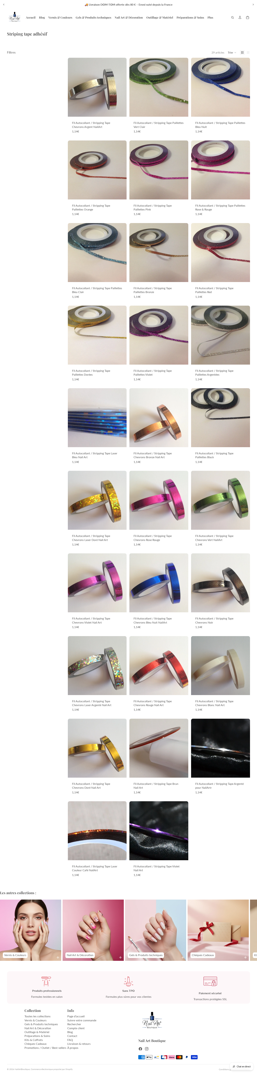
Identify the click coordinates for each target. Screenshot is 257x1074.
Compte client (76, 1028)
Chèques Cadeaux (35, 1043)
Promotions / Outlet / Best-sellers (45, 1047)
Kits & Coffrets (33, 1039)
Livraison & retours (79, 1043)
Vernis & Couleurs (35, 1020)
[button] (232, 52)
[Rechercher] (232, 17)
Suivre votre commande (81, 1020)
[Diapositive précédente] (4, 4)
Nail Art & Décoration (37, 1028)
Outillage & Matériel (36, 1032)
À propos (72, 1047)
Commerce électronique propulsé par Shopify (52, 1069)
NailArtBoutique (22, 1069)
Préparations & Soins (37, 1036)
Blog (70, 1032)
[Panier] (247, 17)
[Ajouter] (121, 111)
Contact (72, 1036)
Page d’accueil (76, 1016)
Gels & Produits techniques (41, 1024)
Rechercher (74, 1024)
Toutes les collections (37, 1016)
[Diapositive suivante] (253, 4)
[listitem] (210, 17)
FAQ (70, 1039)
